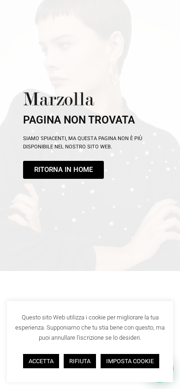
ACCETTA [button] (41, 361)
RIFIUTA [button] (79, 361)
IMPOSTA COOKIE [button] (130, 361)
